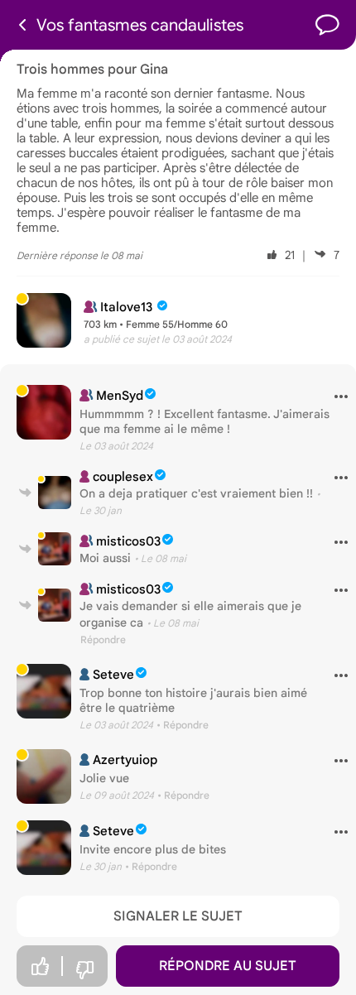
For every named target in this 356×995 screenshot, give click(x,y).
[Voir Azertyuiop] (44, 776)
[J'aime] (39, 966)
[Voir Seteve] (44, 691)
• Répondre (182, 725)
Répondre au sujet (227, 966)
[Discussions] (327, 25)
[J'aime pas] (84, 970)
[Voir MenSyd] (44, 412)
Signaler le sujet (178, 916)
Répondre (103, 639)
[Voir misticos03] (54, 548)
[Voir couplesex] (54, 492)
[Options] (334, 397)
